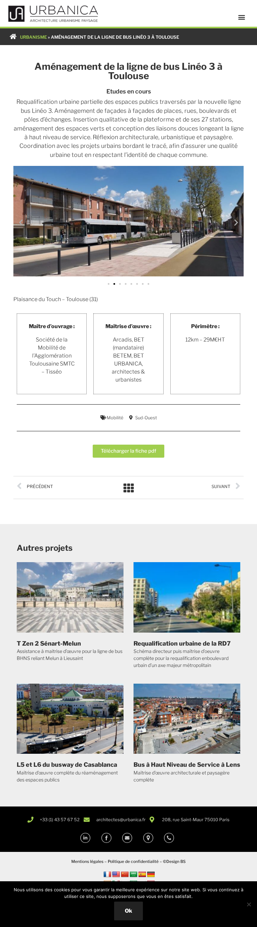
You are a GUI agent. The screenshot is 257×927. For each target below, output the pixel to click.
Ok (128, 911)
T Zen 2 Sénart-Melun (49, 643)
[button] (241, 17)
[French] (107, 874)
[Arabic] (134, 874)
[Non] (248, 904)
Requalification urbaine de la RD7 (182, 643)
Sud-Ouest (146, 417)
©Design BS (174, 861)
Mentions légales (87, 861)
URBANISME (33, 37)
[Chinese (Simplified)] (125, 874)
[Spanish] (142, 874)
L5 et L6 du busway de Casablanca (67, 764)
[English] (116, 874)
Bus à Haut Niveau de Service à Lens (187, 764)
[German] (151, 874)
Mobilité (115, 417)
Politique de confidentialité (133, 861)
